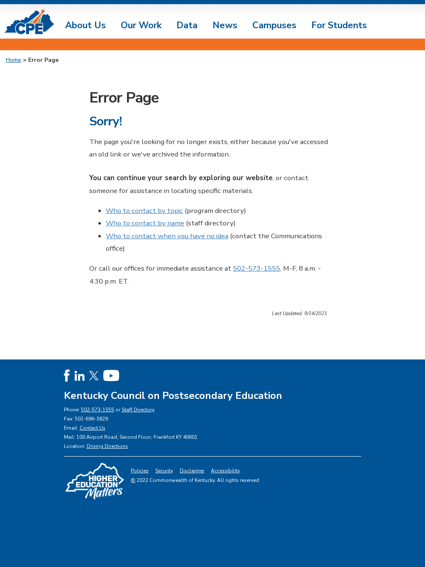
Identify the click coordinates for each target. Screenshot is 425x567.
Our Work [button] (141, 25)
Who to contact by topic (144, 210)
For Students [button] (339, 25)
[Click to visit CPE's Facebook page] (67, 375)
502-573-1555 (256, 268)
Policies (140, 470)
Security (164, 470)
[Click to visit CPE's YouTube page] (111, 375)
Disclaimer (192, 470)
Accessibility (225, 470)
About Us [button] (85, 25)
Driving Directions (107, 446)
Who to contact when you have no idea (167, 236)
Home (13, 60)
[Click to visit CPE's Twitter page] (93, 375)
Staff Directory (138, 409)
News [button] (224, 25)
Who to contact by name (145, 223)
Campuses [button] (274, 25)
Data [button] (187, 25)
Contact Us (92, 428)
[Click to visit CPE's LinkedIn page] (79, 375)
